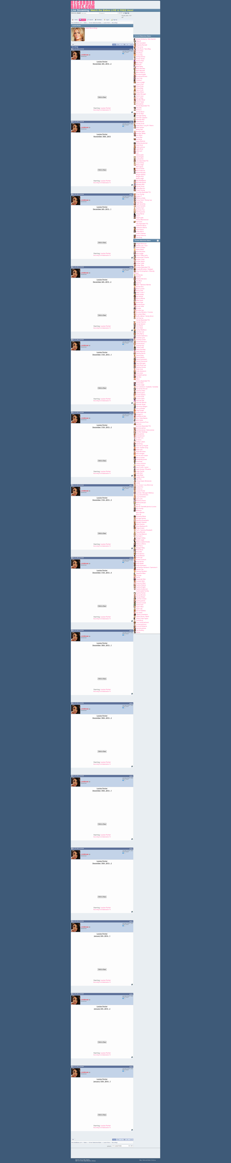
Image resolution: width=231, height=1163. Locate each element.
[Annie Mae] (135, 51)
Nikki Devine (140, 524)
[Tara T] (135, 216)
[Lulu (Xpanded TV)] (135, 161)
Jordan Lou (139, 438)
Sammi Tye (139, 569)
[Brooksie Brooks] (135, 76)
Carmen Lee (140, 332)
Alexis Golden (140, 247)
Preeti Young (140, 190)
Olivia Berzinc (140, 188)
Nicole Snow (140, 186)
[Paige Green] (135, 528)
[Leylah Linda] (135, 477)
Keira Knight (140, 453)
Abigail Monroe (141, 244)
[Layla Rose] (135, 149)
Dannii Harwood (141, 361)
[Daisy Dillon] (135, 92)
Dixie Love (139, 369)
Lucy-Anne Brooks (142, 495)
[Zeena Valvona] (135, 235)
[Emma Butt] (135, 383)
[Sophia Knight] (135, 587)
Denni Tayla (140, 102)
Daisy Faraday (140, 349)
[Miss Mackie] (135, 512)
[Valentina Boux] (135, 226)
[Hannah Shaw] (135, 404)
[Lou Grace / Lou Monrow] (135, 485)
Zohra (138, 632)
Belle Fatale (140, 294)
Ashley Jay (139, 275)
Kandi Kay (139, 444)
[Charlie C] (135, 80)
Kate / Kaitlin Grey (142, 448)
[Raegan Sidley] (135, 538)
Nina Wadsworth (141, 526)
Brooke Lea (140, 310)
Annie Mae (139, 51)
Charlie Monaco (141, 342)
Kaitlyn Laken (140, 442)
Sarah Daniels (140, 206)
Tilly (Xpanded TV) (142, 224)
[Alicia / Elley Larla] (135, 255)
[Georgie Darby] (135, 116)
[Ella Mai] (135, 377)
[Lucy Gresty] (135, 163)
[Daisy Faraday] (135, 349)
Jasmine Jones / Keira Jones (145, 430)
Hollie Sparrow (141, 412)
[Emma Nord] (135, 112)
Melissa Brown (141, 503)
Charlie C (139, 80)
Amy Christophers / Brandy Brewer (144, 272)
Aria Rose (139, 53)
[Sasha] (135, 577)
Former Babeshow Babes (143, 240)
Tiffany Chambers (142, 614)
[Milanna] (135, 510)
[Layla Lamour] (135, 147)
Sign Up (127, 13)
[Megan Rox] (135, 176)
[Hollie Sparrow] (135, 412)
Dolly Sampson (141, 371)
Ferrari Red (140, 114)
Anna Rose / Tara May (143, 49)
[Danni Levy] (135, 96)
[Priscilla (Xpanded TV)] (135, 192)
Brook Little (140, 306)
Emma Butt (140, 383)
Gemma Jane (140, 393)
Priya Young (140, 194)
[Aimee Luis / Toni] (135, 246)
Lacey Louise (140, 465)
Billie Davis (139, 300)
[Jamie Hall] (135, 129)
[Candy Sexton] (135, 324)
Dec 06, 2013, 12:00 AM (78, 194)
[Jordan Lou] (135, 438)
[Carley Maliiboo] (135, 330)
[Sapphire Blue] (135, 573)
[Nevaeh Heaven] (135, 522)
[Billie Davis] (135, 300)
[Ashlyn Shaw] (135, 59)
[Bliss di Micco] (135, 72)
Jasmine (138, 424)
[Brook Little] (135, 306)
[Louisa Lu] (135, 489)
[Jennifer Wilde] (135, 133)
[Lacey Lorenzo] (135, 463)
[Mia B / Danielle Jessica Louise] (135, 507)
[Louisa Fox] (135, 487)
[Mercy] (135, 505)
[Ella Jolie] (135, 108)
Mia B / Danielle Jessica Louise (146, 507)
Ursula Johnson (141, 624)
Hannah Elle (140, 401)
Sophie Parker (141, 593)
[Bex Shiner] (135, 296)
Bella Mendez (140, 69)
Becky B (138, 65)
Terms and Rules (146, 1160)
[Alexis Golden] (135, 247)
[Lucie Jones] (135, 159)
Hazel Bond (140, 121)
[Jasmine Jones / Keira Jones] (135, 430)
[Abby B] (135, 41)
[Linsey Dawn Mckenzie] (135, 481)
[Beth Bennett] (135, 71)
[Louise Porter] (135, 491)
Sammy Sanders (141, 571)
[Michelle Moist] (135, 182)
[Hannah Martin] (135, 402)
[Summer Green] (135, 599)
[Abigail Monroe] (135, 244)
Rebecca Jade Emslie (143, 542)
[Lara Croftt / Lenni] (135, 467)
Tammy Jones (140, 212)
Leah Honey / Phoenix (143, 469)
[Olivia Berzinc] (135, 188)
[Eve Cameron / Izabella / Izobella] (135, 387)
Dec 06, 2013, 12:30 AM (78, 267)
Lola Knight (140, 157)
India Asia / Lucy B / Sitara (144, 125)
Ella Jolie (138, 108)
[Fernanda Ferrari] (135, 389)
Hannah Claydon (141, 118)
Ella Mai (138, 377)
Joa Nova (139, 139)
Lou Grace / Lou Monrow (144, 485)
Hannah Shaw (140, 404)
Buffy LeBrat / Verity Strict (144, 316)
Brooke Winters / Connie (144, 312)
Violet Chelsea (141, 233)
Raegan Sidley (140, 538)
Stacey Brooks (141, 595)
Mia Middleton (141, 180)
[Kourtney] (135, 461)
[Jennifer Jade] (135, 131)
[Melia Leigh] (135, 178)
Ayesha (138, 283)
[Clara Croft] (135, 90)
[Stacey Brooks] (135, 595)
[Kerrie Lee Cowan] (135, 455)
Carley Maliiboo (141, 330)
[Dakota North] (135, 353)
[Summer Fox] (135, 210)
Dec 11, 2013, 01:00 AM (78, 485)
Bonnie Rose (140, 304)
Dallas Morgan (141, 94)
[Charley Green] (135, 340)
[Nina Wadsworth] (135, 526)
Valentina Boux (141, 226)
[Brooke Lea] (135, 310)
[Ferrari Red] (135, 114)
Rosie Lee (139, 558)
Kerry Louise (140, 457)
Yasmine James (141, 628)
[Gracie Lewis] (135, 399)
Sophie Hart (140, 208)
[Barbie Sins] (135, 287)
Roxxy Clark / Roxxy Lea (144, 200)
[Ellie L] (135, 379)
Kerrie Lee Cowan (142, 455)
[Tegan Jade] (135, 218)
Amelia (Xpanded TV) (143, 267)
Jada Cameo (140, 127)
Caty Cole (139, 78)
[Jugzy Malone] (135, 141)
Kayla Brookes (141, 452)
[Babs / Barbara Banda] (135, 285)
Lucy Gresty (140, 163)
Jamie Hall (139, 129)
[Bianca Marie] (135, 298)
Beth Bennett (140, 71)
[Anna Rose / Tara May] (135, 49)
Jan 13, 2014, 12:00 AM (78, 1066)
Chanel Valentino (142, 336)
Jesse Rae (139, 137)
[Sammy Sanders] (135, 571)
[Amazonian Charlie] (135, 257)
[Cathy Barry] (135, 334)
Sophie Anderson (142, 589)
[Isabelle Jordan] (135, 416)
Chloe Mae (139, 88)
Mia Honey (139, 508)
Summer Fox (140, 210)
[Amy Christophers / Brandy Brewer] (135, 271)
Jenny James (140, 434)
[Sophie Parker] (135, 593)
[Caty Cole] (135, 78)
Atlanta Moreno (141, 279)
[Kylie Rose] (135, 145)
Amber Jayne (140, 261)
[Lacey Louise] (135, 465)
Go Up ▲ (154, 1160)
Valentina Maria (141, 228)
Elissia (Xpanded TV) (143, 106)
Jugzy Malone (140, 141)
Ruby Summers (141, 565)
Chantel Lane (140, 338)
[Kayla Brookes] (135, 452)
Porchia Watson (141, 534)
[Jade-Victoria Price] (135, 422)
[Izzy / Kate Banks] (135, 418)
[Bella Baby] (135, 67)
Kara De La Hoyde (142, 446)
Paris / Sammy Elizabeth (144, 530)
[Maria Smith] (135, 169)
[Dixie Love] (135, 369)
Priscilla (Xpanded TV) (143, 192)
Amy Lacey (139, 47)
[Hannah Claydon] (135, 118)
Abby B (138, 41)
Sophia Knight (141, 587)
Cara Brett (139, 326)
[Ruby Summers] (135, 565)
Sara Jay (138, 575)
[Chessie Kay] (135, 346)
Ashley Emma (140, 57)
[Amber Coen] (135, 259)
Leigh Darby (140, 471)
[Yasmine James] (135, 628)
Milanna (138, 510)
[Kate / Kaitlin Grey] (135, 448)
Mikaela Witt (140, 184)
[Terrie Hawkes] (135, 611)
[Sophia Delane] (135, 585)
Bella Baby (139, 67)
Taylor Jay (139, 609)
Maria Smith (140, 169)
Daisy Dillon (140, 92)
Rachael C (139, 536)
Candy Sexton (140, 324)
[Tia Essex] (135, 222)
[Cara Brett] (135, 326)
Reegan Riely (140, 548)
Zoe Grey (139, 237)
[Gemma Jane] (135, 393)
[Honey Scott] (135, 123)
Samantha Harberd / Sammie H (146, 567)
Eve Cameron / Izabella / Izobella (147, 387)
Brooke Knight (141, 74)
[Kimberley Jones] (135, 459)
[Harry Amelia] (135, 408)
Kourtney (139, 461)
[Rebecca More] (135, 544)
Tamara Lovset (141, 603)
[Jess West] (135, 135)
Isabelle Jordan (141, 416)
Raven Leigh (140, 540)
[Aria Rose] (135, 53)
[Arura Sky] (135, 55)
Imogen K (139, 414)
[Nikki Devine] (135, 524)
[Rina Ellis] (135, 552)
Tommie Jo (139, 620)
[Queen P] (135, 196)
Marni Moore (140, 171)
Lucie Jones (140, 159)
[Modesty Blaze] (135, 516)
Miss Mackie (140, 512)
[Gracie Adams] (135, 395)
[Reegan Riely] (135, 548)
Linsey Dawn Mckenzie (143, 481)
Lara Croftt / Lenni (142, 467)
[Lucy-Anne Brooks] (135, 495)
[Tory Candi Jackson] (135, 622)
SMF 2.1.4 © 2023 (79, 1160)
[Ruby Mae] (135, 202)
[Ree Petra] (135, 546)
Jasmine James (141, 428)
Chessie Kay (140, 346)
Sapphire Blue (140, 573)
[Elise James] (135, 104)
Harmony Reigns (141, 406)
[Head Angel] (135, 410)
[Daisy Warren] (135, 351)
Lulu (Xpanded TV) (142, 161)
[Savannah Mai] (135, 579)
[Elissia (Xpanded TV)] (135, 106)
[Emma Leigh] (135, 385)
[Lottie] (135, 483)
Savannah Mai (141, 579)
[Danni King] (135, 355)
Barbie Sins (140, 287)
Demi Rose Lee (141, 365)
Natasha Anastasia (142, 520)
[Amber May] (135, 265)
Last (131, 44)
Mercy (138, 505)
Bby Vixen (139, 63)
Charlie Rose (140, 344)
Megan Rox (140, 176)
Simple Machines (87, 1160)
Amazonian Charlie (142, 257)
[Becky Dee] (135, 291)
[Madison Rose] (135, 501)
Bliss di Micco (140, 72)
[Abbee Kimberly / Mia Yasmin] (135, 39)
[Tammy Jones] (135, 212)
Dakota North (140, 353)
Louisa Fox (139, 487)
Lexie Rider (139, 475)
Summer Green (141, 599)
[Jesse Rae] (135, 137)
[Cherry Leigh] (135, 82)
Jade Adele (139, 420)
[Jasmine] (135, 424)
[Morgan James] (135, 518)
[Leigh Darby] (135, 471)
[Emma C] (135, 110)
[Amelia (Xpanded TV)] (135, 267)
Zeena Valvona (141, 235)
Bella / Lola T (140, 293)
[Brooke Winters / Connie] (135, 312)
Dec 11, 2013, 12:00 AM (78, 339)
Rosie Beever (140, 556)
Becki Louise (140, 289)
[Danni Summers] (135, 359)
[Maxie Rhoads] (135, 173)
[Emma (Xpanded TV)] (135, 381)
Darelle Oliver (140, 100)
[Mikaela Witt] (135, 184)
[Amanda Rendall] (135, 45)
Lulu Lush (139, 499)
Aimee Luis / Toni (141, 246)
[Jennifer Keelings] (135, 432)
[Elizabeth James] (135, 375)
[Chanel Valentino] (135, 336)
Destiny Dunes (141, 367)
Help (140, 1160)
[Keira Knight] (135, 453)
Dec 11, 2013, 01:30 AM (78, 557)
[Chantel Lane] (135, 338)
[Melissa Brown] (135, 503)
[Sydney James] (135, 601)
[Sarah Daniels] (135, 206)
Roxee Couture (141, 560)
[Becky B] (135, 65)
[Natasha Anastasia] (135, 520)
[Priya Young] (135, 194)
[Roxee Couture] (135, 560)
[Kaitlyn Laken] (135, 442)
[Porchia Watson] (135, 534)
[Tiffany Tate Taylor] (135, 618)
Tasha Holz (139, 605)
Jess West (139, 135)
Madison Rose (141, 501)
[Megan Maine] (135, 175)
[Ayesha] (135, 283)
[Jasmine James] (135, 428)
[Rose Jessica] (135, 554)
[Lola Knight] (135, 157)
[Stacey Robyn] (135, 597)
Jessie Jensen (140, 436)
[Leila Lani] (135, 151)
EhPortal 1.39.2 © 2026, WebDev (82, 1159)
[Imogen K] (135, 414)
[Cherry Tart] (135, 84)
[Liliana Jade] (135, 155)
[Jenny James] (135, 434)
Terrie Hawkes (141, 611)
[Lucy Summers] (135, 497)
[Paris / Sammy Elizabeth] (135, 530)
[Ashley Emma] (135, 57)
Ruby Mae (139, 202)
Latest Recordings (91, 28)
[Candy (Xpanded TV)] (135, 320)
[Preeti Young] (135, 190)
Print (73, 44)
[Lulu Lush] (135, 499)
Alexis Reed (140, 249)
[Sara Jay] (135, 575)
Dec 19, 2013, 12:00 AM (78, 775)
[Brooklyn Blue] (135, 314)
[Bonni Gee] (135, 302)
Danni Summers (141, 359)
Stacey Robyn (140, 597)
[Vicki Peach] (135, 230)
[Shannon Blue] (135, 583)
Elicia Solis (139, 373)
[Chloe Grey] (135, 86)
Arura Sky (139, 55)
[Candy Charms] (135, 322)
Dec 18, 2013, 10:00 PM (78, 630)
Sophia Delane (141, 585)
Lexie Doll (139, 473)
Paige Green (140, 528)
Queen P (139, 196)
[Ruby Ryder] (135, 563)
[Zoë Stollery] (135, 630)
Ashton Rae (140, 61)
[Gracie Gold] (135, 397)
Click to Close (102, 97)
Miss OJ (138, 514)
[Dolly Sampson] (135, 371)
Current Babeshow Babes (143, 36)
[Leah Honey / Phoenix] (135, 469)
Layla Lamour (140, 147)
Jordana (138, 440)
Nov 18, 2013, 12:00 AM (78, 121)
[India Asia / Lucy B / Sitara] (135, 125)
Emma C (139, 110)
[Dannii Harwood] (135, 361)
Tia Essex (139, 222)
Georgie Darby (141, 116)
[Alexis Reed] (135, 249)
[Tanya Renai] (135, 214)
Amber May (140, 265)
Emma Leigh (140, 385)
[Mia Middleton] (135, 180)
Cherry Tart (140, 84)
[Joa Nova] (135, 139)
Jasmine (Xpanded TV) (143, 426)
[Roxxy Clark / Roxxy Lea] (135, 200)
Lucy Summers (141, 497)
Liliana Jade (140, 155)
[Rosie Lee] (135, 558)
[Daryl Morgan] (135, 363)
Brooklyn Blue (140, 314)
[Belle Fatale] (135, 294)
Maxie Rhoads (141, 173)
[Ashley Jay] (135, 275)
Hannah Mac (140, 119)
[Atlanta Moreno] (135, 279)
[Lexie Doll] (135, 473)
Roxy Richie (140, 562)
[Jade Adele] (135, 420)
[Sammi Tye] (135, 569)
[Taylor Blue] (135, 607)
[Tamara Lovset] (135, 603)
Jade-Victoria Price (142, 422)
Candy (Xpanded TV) (143, 320)
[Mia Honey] (135, 508)
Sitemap (94, 1160)
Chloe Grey (139, 86)
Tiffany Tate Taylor (142, 618)
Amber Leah (140, 263)
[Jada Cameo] (135, 127)
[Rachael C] (135, 536)
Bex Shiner (139, 296)
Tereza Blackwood (142, 220)
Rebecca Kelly (140, 198)
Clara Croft (139, 90)
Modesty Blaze (141, 516)
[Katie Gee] (135, 450)
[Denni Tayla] (135, 102)
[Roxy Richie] (135, 562)
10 (127, 44)
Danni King (139, 355)
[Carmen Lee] (135, 332)
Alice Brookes (140, 251)
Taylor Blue (139, 607)
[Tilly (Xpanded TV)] (135, 224)
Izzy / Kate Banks (141, 418)
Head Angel (140, 410)
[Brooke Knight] (135, 74)
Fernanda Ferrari (141, 389)
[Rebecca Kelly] (135, 198)
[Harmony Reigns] (135, 406)
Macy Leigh (140, 165)
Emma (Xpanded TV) (143, 381)
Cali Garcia (139, 318)
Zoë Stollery (140, 630)
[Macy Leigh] (135, 165)
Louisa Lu (139, 489)
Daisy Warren (140, 351)
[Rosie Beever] (135, 556)
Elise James (139, 104)
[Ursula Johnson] (135, 624)
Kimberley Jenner (142, 143)
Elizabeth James (141, 375)
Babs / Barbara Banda (143, 285)
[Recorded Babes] (123, 53)
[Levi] (135, 153)
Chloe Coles (140, 347)
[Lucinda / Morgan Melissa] (135, 493)
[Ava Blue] (135, 281)
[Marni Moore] (135, 171)
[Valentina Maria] (135, 228)
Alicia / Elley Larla (142, 255)
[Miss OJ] (135, 514)
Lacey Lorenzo (141, 463)
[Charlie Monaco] (135, 342)
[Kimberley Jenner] (135, 143)
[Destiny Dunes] (135, 367)
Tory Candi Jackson (142, 622)
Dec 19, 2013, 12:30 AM (78, 848)
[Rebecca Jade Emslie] (135, 542)
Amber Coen (140, 259)
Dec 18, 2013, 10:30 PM (78, 703)
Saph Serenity (140, 204)
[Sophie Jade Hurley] (135, 591)
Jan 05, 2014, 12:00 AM (78, 921)
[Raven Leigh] (135, 540)
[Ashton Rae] (135, 61)
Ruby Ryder (140, 563)
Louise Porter (76, 25)
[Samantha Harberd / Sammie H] (135, 567)
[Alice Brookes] (135, 251)
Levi (137, 153)
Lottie (138, 483)
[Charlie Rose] (135, 344)
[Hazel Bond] (135, 121)
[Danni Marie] (135, 357)
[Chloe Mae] (135, 88)
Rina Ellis (139, 552)
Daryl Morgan (140, 363)
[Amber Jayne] (135, 261)
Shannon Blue (140, 583)
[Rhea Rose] (135, 550)
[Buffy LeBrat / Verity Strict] (135, 316)
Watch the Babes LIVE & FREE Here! (112, 10)
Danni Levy (139, 96)
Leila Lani (139, 151)
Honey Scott (140, 123)
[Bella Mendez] (135, 69)
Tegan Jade (139, 218)
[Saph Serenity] (135, 204)
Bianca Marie (140, 298)
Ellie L (138, 379)
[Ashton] (135, 277)
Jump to (109, 1146)
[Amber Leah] (135, 263)
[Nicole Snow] (135, 186)
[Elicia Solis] (135, 373)
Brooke (138, 308)
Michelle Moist (141, 182)
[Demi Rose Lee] (135, 365)
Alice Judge (139, 253)
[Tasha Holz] (135, 605)
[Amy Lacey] (135, 47)
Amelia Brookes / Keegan (144, 269)
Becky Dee (139, 291)
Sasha (138, 577)
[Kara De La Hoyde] (135, 446)
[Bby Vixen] (135, 63)
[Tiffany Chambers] (135, 614)
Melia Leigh (140, 178)
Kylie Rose (139, 145)
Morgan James (141, 518)
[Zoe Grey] (135, 237)
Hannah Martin (141, 402)
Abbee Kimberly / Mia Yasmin (146, 39)
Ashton (138, 277)
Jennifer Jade (140, 131)
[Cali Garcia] (135, 318)
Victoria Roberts (141, 626)
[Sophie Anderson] (135, 589)
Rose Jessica (140, 554)
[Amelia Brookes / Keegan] (135, 269)
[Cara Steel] (135, 328)
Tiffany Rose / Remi (142, 616)
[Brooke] (135, 308)
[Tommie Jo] (135, 620)
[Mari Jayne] (135, 167)
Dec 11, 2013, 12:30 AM (78, 412)
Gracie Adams (140, 395)
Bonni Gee (139, 302)
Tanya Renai (140, 214)
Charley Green (141, 340)
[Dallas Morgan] (135, 94)
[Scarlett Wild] (135, 581)
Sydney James (140, 601)
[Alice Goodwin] (135, 43)
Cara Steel (139, 328)
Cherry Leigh (140, 82)
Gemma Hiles (140, 391)
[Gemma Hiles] (135, 391)
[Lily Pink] (135, 479)
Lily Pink (138, 479)
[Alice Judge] (135, 253)
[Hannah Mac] (135, 119)
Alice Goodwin (141, 43)
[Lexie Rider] (135, 475)
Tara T (138, 216)
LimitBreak (85, 55)
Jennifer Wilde (140, 133)
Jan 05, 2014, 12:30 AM (78, 993)
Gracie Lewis (140, 399)
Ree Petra (139, 546)
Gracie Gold (140, 397)
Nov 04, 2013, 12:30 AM (78, 49)
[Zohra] (135, 632)
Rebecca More (141, 544)
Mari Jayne (139, 167)
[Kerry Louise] (135, 457)
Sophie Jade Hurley (142, 591)
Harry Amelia (140, 408)
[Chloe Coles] (135, 347)
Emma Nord (140, 112)
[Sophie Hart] (135, 208)
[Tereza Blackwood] (135, 220)
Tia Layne (139, 612)
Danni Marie (140, 357)
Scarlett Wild (140, 581)
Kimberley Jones (141, 459)
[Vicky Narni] (135, 231)
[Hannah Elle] (135, 401)
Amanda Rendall (141, 45)
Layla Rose (139, 149)
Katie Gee (139, 450)
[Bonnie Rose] (135, 304)
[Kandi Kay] (135, 444)
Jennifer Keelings (141, 432)
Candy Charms (141, 322)
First (117, 44)
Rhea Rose (139, 550)
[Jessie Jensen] (135, 436)
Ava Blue (139, 281)
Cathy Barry (140, 334)
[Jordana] (135, 440)
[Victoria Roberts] (135, 626)
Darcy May (139, 98)
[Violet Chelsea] (135, 233)
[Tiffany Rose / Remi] (135, 616)
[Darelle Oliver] (135, 100)
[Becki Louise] (135, 289)
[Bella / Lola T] (135, 293)
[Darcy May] (135, 98)
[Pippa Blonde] (135, 532)
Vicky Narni (140, 231)
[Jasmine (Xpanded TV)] (135, 426)
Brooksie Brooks (141, 76)
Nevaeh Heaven (141, 522)
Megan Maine (140, 175)
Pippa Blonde (140, 532)
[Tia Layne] (135, 612)
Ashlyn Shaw (140, 59)
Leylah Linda (140, 477)
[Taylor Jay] (135, 609)
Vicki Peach (140, 230)
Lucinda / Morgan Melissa (145, 493)
